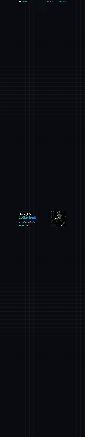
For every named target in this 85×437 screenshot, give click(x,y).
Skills (50, 1)
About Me (48, 1)
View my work (27, 225)
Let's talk (21, 225)
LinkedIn (65, 1)
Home (45, 1)
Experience (53, 1)
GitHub (60, 1)
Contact (56, 1)
